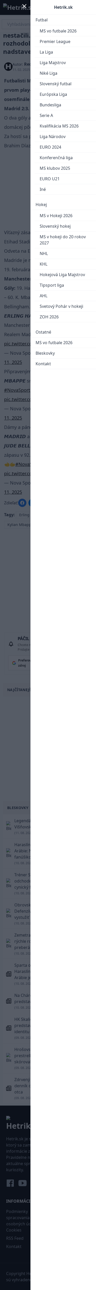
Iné (43, 189)
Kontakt (43, 364)
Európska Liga (53, 94)
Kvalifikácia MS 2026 (59, 126)
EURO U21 (50, 179)
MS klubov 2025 (55, 168)
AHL (43, 296)
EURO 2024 (50, 147)
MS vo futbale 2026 (58, 31)
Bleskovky (45, 353)
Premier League (55, 41)
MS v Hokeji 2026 (56, 215)
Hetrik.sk (63, 7)
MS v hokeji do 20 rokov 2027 (63, 240)
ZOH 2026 (49, 317)
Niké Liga (48, 73)
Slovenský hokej (55, 226)
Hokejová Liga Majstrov (62, 274)
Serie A (46, 115)
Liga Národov (53, 136)
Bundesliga (50, 105)
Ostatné (43, 332)
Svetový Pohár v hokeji (61, 306)
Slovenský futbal (55, 84)
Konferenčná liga (56, 157)
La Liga (46, 52)
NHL (44, 253)
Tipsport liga (52, 285)
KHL (43, 264)
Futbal (42, 20)
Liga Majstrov (53, 62)
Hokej (41, 204)
